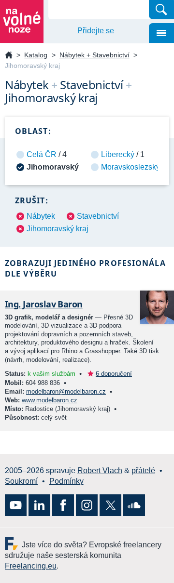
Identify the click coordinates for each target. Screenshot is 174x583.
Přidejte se (95, 30)
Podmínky (66, 481)
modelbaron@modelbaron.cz (66, 391)
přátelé (143, 470)
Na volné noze (9, 55)
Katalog (35, 55)
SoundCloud (134, 505)
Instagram (87, 505)
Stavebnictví (98, 216)
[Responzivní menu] (161, 33)
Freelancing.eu (13, 543)
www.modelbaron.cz (49, 400)
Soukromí (21, 481)
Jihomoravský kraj (57, 229)
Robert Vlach (99, 470)
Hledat (161, 9)
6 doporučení (114, 373)
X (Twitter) (110, 505)
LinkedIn (39, 505)
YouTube (16, 505)
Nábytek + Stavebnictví (94, 55)
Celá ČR (42, 154)
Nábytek (41, 216)
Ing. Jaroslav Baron (44, 304)
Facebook (63, 505)
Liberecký (117, 154)
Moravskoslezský (130, 167)
